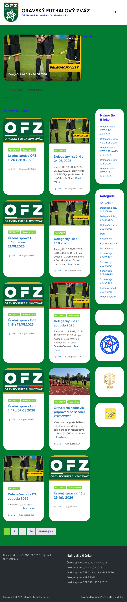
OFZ (13, 169)
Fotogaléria (35, 89)
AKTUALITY (16, 89)
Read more (74, 264)
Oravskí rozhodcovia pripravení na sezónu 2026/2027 (69, 412)
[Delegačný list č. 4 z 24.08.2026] (42, 58)
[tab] (16, 89)
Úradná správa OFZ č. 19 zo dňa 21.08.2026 (22, 242)
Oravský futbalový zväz (56, 11)
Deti (102, 233)
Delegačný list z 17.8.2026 (81, 577)
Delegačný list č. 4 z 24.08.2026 (84, 567)
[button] (67, 38)
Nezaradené (74, 315)
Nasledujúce (46, 531)
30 (31, 531)
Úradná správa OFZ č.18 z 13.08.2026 (107, 172)
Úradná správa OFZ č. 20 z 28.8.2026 (107, 130)
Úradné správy (28, 150)
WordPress (100, 597)
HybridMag (117, 597)
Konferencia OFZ (109, 243)
